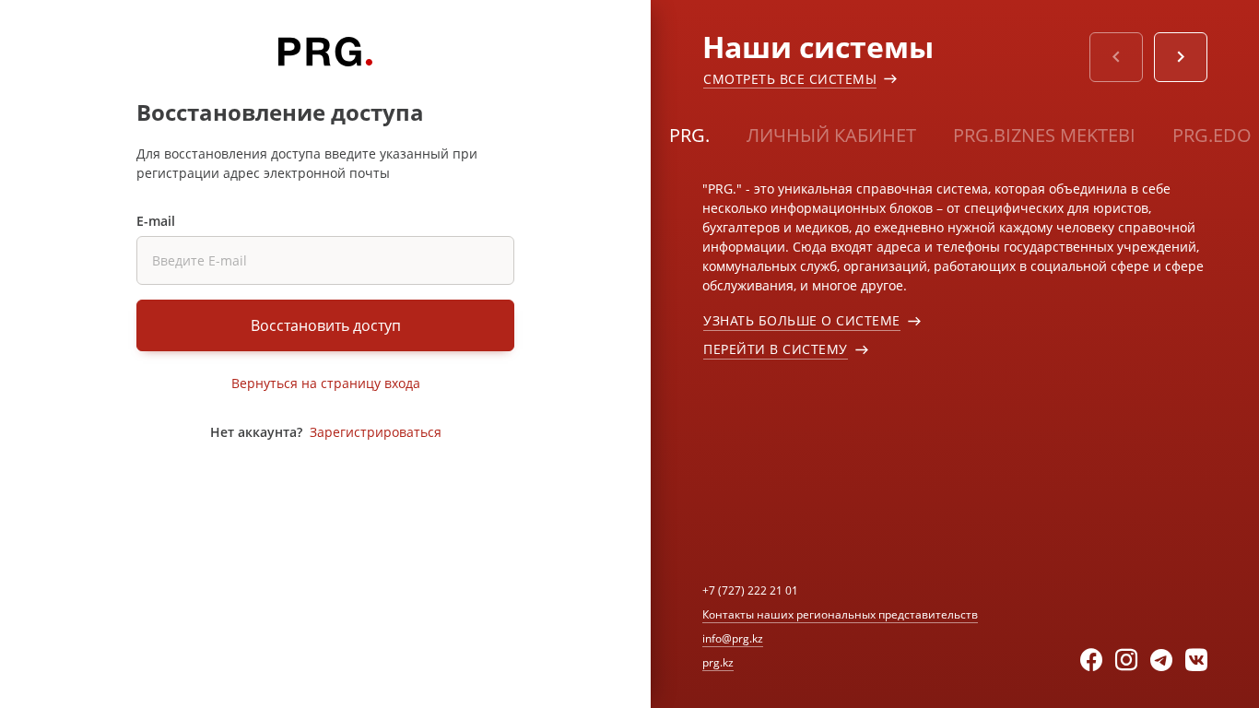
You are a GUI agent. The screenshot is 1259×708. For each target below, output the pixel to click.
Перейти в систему (775, 349)
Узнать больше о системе (801, 320)
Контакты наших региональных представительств (840, 614)
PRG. (689, 135)
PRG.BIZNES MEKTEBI (1044, 135)
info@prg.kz (732, 638)
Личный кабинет (831, 135)
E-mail (155, 221)
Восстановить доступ (326, 325)
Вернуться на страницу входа (325, 383)
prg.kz (718, 662)
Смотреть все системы (790, 79)
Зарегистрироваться (375, 432)
